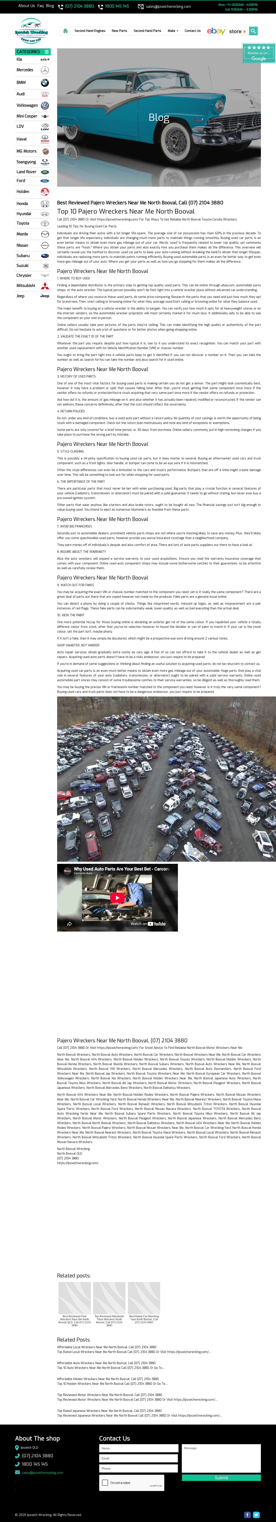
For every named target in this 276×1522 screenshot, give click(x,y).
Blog (50, 5)
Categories (28, 51)
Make (172, 31)
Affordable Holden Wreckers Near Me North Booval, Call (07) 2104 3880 (108, 1379)
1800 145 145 (35, 1464)
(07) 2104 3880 (37, 1456)
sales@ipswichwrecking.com (42, 1473)
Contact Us (193, 31)
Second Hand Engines (90, 31)
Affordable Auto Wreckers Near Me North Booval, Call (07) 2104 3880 (106, 1363)
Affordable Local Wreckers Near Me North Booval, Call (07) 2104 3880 (106, 1347)
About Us (26, 5)
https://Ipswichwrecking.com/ (117, 219)
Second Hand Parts (147, 31)
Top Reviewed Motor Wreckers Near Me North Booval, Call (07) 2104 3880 (109, 1395)
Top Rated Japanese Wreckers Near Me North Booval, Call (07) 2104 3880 (109, 1411)
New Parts (119, 31)
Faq (40, 5)
